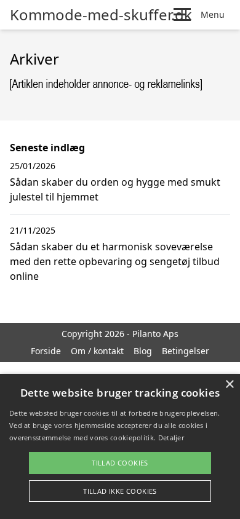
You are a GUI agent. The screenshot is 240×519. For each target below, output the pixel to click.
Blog (143, 351)
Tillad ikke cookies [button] (120, 491)
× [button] (229, 384)
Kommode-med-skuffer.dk (101, 15)
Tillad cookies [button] (120, 462)
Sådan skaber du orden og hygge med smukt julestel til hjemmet (115, 189)
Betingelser (185, 351)
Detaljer (171, 437)
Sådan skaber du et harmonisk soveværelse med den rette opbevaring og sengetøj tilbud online (115, 261)
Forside (46, 351)
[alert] (120, 446)
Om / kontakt (97, 351)
